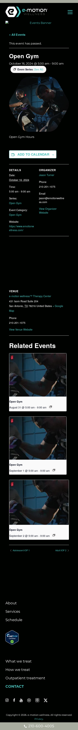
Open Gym (15, 203)
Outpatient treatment (25, 678)
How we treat (17, 669)
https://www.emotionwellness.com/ (21, 228)
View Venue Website (20, 329)
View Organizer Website (48, 210)
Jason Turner (46, 175)
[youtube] (21, 700)
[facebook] (14, 700)
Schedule (13, 620)
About (11, 603)
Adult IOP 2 (61, 550)
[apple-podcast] (37, 700)
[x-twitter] (45, 700)
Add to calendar (33, 154)
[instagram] (7, 700)
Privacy (38, 718)
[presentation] (37, 374)
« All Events (17, 34)
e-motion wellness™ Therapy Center (30, 296)
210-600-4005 (40, 726)
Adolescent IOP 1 (21, 550)
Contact (14, 686)
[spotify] (29, 700)
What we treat (18, 661)
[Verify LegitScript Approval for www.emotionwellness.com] (12, 643)
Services (12, 611)
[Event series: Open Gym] (50, 407)
